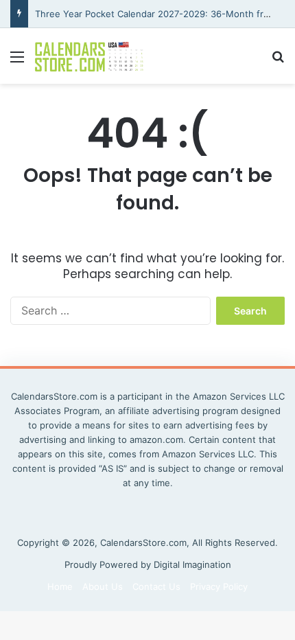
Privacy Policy (219, 586)
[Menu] (17, 61)
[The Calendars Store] (89, 56)
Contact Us (156, 586)
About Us (102, 586)
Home (60, 586)
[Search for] (278, 61)
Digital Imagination (192, 564)
